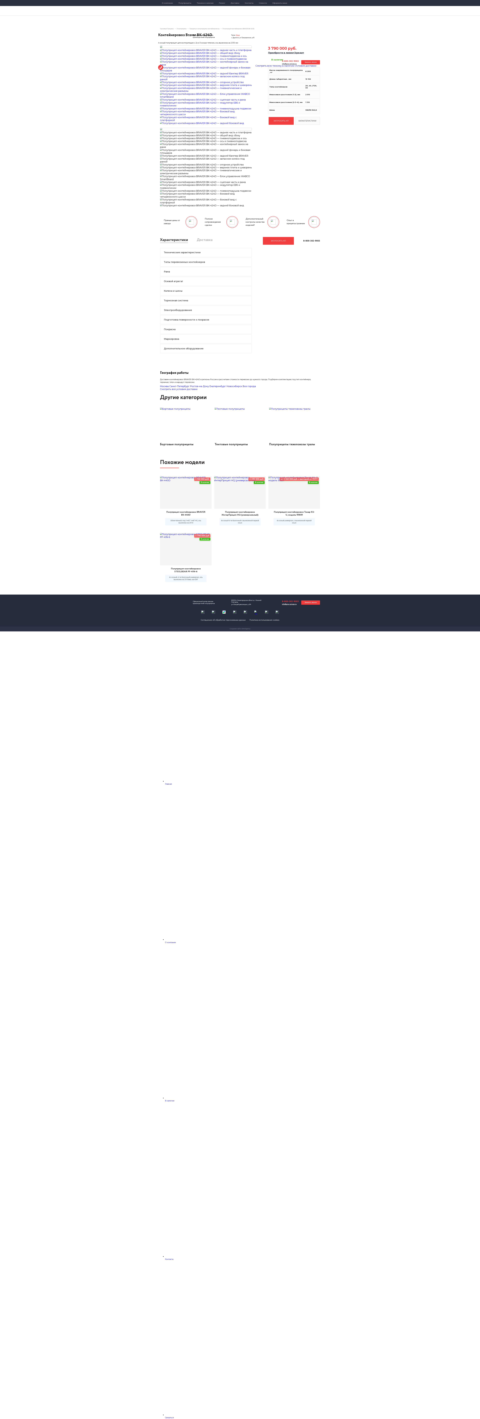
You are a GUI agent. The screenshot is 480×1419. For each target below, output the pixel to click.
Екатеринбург (218, 386)
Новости (263, 3)
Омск (238, 35)
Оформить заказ (279, 3)
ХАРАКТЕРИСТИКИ (307, 121)
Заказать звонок (311, 62)
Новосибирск (234, 386)
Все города (249, 386)
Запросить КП (281, 121)
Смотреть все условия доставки (179, 389)
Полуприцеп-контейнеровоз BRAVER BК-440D (185, 514)
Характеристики (174, 240)
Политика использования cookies (264, 620)
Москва (164, 386)
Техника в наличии (205, 3)
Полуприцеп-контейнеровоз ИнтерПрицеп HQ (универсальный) (240, 514)
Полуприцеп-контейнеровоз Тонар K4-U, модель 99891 (294, 514)
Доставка (235, 3)
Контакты (249, 3)
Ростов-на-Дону (199, 386)
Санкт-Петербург (179, 386)
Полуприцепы (184, 3)
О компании (167, 3)
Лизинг (222, 3)
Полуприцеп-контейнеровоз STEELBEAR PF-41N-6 (186, 570)
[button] (160, 68)
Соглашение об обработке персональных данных (223, 620)
